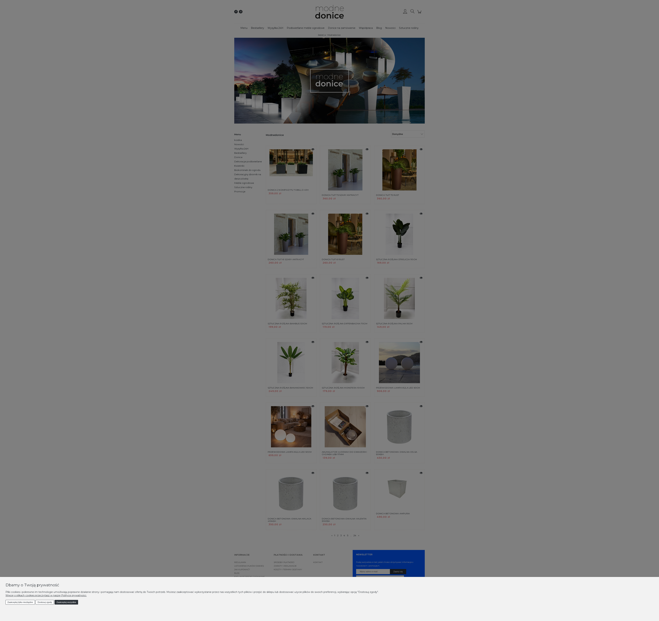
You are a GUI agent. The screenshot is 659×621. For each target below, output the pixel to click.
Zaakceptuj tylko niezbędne (20, 602)
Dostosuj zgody (45, 602)
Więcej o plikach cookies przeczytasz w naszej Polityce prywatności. (46, 595)
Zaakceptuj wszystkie (66, 602)
